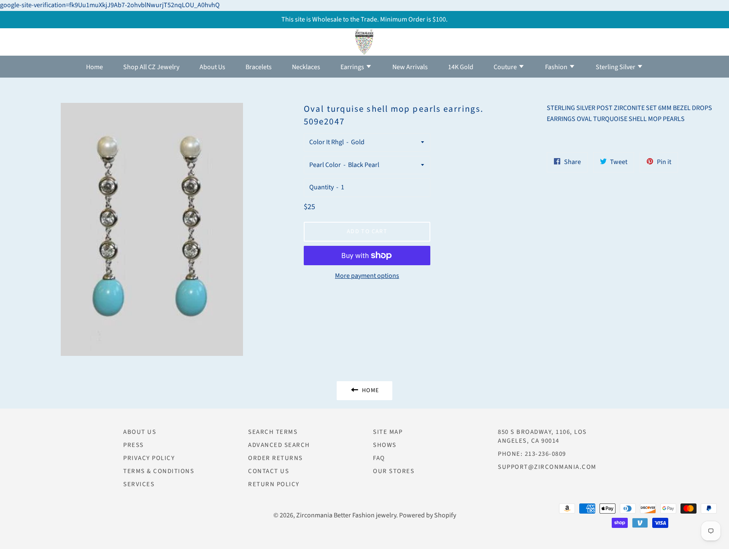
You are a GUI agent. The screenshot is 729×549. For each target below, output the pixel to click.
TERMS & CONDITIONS (158, 471)
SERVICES (138, 484)
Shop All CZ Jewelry (151, 67)
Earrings (352, 67)
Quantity (321, 187)
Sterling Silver (616, 67)
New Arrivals (410, 67)
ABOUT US (139, 432)
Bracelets (259, 67)
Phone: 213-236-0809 (532, 453)
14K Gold (460, 67)
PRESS (133, 445)
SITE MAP (387, 432)
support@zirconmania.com (547, 467)
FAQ (379, 458)
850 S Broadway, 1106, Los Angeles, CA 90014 (542, 436)
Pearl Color (325, 165)
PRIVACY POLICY (149, 458)
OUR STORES (393, 471)
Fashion (557, 67)
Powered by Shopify (427, 515)
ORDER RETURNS (275, 458)
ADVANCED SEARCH (279, 445)
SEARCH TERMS (272, 432)
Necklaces (306, 67)
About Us (212, 67)
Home (94, 67)
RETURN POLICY (274, 484)
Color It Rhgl (326, 142)
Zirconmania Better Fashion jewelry (346, 515)
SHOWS (385, 445)
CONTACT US (268, 471)
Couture (506, 67)
